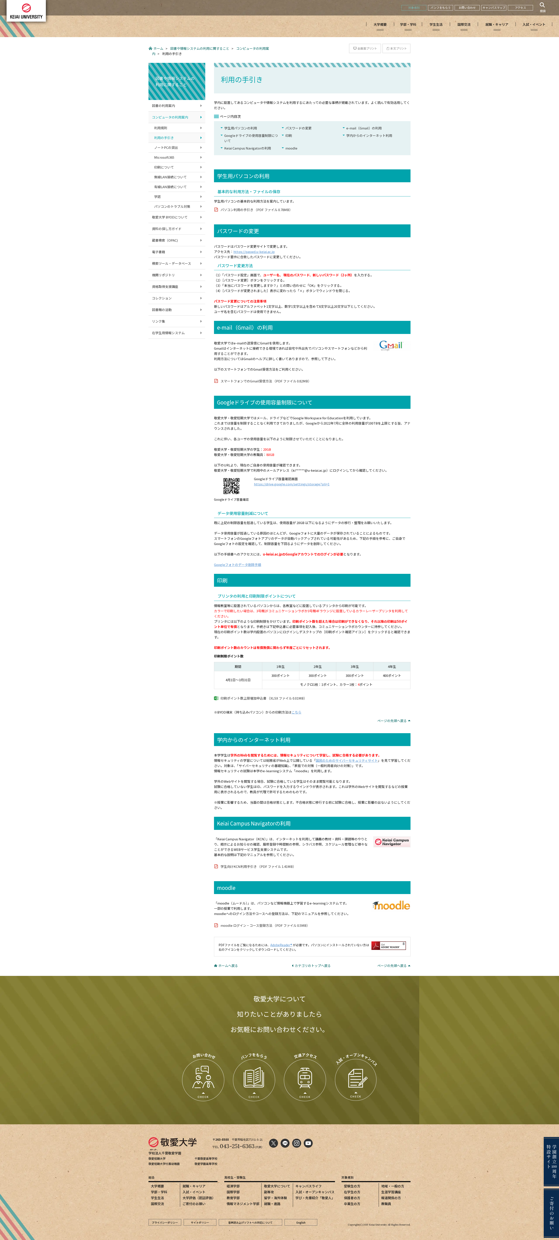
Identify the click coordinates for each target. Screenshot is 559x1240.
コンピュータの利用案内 (170, 117)
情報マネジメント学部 (243, 1203)
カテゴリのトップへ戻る (313, 965)
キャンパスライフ (308, 1186)
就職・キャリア (194, 1186)
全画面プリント (365, 48)
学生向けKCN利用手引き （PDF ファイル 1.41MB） (258, 866)
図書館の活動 (162, 309)
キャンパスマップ (494, 7)
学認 (157, 196)
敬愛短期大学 (157, 1158)
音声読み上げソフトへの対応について (250, 1222)
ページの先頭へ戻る (392, 720)
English (301, 1222)
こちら (296, 712)
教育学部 (233, 1197)
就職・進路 (272, 1203)
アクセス (520, 7)
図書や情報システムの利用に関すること (199, 48)
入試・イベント (194, 1192)
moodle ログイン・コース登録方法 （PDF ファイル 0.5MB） (265, 925)
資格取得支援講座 (165, 286)
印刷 (288, 135)
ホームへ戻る (228, 965)
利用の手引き (164, 137)
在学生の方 (352, 1192)
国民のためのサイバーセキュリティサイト (347, 760)
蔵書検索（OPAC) (165, 240)
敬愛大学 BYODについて (170, 217)
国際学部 (233, 1192)
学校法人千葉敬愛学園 (164, 1153)
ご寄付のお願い (194, 1203)
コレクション (162, 298)
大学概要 (157, 1186)
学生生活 (157, 1197)
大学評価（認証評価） (199, 1197)
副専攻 (269, 1192)
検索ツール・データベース (171, 263)
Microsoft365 (164, 157)
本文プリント (396, 48)
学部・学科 (159, 1192)
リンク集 (158, 321)
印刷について (164, 167)
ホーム (158, 48)
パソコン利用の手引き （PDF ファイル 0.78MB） (256, 209)
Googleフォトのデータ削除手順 (237, 564)
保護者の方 (352, 1197)
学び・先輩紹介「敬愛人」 (315, 1197)
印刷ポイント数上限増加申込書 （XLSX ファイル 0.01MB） (264, 698)
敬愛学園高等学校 (206, 1164)
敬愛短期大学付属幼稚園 (164, 1164)
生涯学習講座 (391, 1192)
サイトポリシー (200, 1222)
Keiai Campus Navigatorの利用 (247, 148)
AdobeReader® (281, 945)
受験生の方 (352, 1186)
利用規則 (160, 128)
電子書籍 (158, 251)
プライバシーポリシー (165, 1222)
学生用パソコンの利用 (240, 128)
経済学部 (233, 1186)
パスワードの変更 (298, 128)
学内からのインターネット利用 (369, 135)
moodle (291, 148)
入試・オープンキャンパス (315, 1192)
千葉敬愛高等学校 (206, 1158)
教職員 (386, 1203)
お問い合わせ (467, 7)
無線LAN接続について (170, 177)
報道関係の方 (391, 1197)
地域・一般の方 (392, 1186)
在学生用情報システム (168, 332)
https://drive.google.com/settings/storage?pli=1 (292, 484)
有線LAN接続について (170, 186)
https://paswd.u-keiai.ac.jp (254, 251)
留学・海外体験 (275, 1197)
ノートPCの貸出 (166, 147)
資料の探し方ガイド (166, 228)
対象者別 (414, 7)
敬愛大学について (277, 1186)
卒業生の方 (352, 1203)
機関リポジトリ (163, 275)
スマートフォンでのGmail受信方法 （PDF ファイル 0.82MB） (266, 381)
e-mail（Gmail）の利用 (364, 128)
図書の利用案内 (163, 105)
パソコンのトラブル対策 (172, 206)
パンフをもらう (441, 7)
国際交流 (157, 1203)
